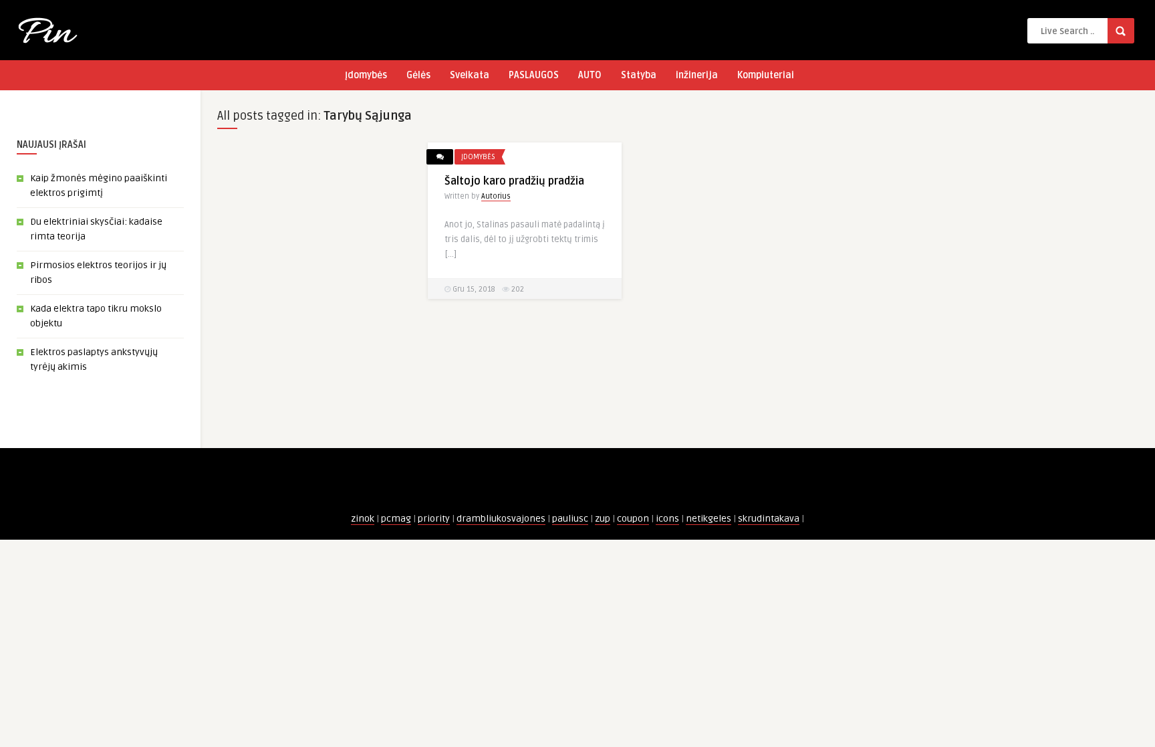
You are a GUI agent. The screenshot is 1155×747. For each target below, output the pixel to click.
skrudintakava (768, 518)
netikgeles (708, 518)
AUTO (590, 75)
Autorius (496, 196)
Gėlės (418, 75)
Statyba (638, 75)
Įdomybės (366, 75)
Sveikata (469, 75)
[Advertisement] (314, 343)
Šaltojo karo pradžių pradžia (514, 181)
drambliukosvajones (501, 518)
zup (602, 518)
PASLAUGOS (534, 75)
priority (434, 518)
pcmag (396, 518)
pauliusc (570, 518)
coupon (633, 518)
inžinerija (697, 75)
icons (667, 518)
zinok (362, 518)
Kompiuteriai (765, 75)
